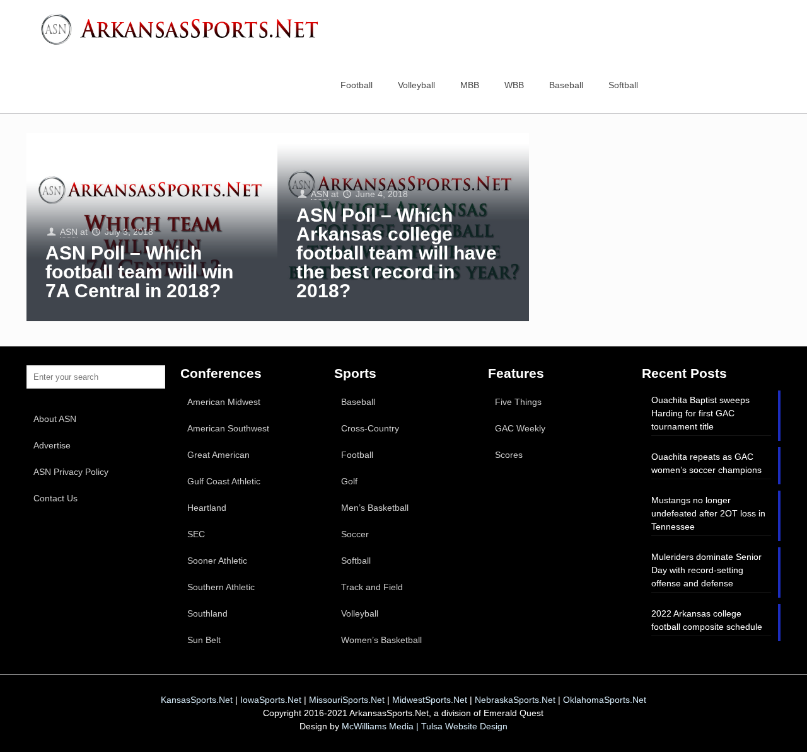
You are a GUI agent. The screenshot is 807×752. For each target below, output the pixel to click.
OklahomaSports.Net (604, 700)
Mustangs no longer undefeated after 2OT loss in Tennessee (708, 513)
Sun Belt (204, 640)
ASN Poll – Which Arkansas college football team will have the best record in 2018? (396, 253)
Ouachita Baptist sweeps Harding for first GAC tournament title (700, 413)
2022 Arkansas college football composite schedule (706, 620)
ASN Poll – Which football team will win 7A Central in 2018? (139, 271)
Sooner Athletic (217, 560)
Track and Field (372, 587)
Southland (207, 613)
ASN (69, 232)
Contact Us (55, 498)
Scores (509, 455)
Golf (349, 481)
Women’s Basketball (381, 640)
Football (357, 455)
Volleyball (359, 613)
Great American (218, 455)
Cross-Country (370, 428)
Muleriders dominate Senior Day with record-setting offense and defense (706, 570)
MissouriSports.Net (347, 700)
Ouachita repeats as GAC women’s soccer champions (706, 463)
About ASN (54, 419)
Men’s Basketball (375, 508)
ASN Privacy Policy (70, 472)
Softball (356, 560)
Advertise (52, 445)
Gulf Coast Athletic (223, 481)
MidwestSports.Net (429, 700)
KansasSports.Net (197, 700)
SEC (196, 534)
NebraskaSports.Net (515, 700)
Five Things (518, 402)
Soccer (355, 534)
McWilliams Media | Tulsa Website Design (425, 726)
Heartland (206, 508)
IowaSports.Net (270, 700)
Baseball (358, 402)
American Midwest (223, 402)
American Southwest (228, 428)
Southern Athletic (221, 587)
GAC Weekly (520, 428)
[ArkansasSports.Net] (184, 28)
